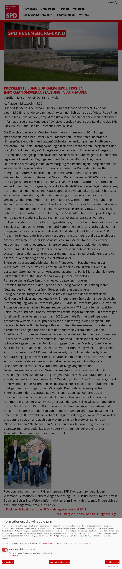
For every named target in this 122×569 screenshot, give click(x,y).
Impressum (86, 543)
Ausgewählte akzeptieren (60, 562)
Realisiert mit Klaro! (113, 566)
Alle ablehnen (7, 562)
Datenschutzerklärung (47, 543)
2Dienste (13, 555)
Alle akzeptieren (112, 562)
